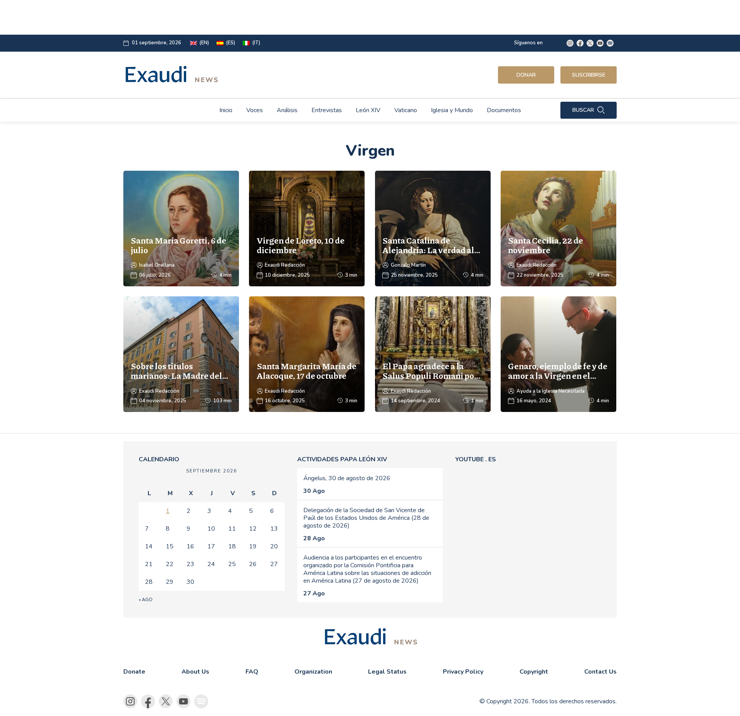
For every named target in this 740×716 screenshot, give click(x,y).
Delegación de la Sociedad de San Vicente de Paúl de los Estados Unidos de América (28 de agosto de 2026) (366, 518)
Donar (526, 75)
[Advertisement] (314, 17)
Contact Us (600, 671)
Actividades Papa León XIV (342, 459)
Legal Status (387, 671)
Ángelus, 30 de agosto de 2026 (346, 478)
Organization (313, 671)
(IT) (256, 43)
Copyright (534, 671)
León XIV (368, 110)
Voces (254, 110)
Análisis (287, 110)
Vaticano (405, 110)
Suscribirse (588, 75)
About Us (195, 671)
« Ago (146, 600)
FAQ (252, 671)
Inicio (225, 110)
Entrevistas (326, 110)
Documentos (504, 110)
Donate (134, 671)
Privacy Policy (463, 671)
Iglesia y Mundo (452, 110)
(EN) (204, 43)
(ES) (230, 43)
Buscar (583, 110)
